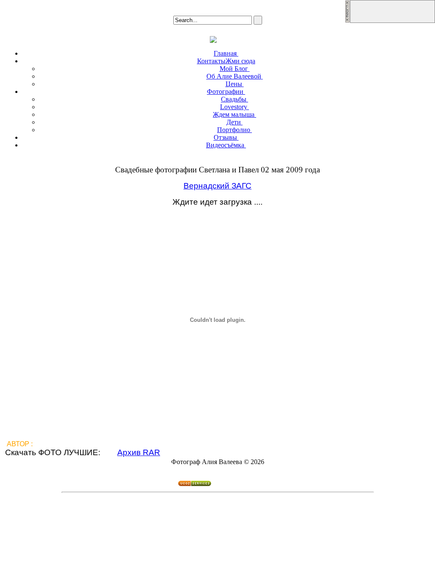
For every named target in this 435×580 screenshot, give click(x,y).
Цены (234, 83)
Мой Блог (234, 68)
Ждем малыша (233, 114)
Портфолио (233, 129)
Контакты (226, 61)
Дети (233, 122)
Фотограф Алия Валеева (73, 444)
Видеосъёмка (225, 145)
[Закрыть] (347, 20)
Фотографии (225, 91)
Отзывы (225, 137)
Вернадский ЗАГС (217, 185)
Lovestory (233, 106)
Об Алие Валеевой (233, 76)
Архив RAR (138, 452)
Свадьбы (233, 99)
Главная (225, 53)
